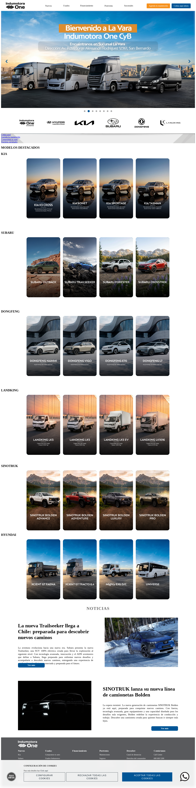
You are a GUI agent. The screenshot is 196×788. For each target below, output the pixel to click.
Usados (66, 6)
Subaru (20, 758)
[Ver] (43, 188)
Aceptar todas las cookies (147, 777)
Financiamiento (86, 6)
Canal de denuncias (134, 755)
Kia (19, 755)
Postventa (109, 6)
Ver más (31, 665)
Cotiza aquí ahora (181, 6)
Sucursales (128, 6)
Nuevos (48, 6)
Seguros (102, 758)
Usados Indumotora (52, 758)
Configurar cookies (44, 777)
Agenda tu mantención (158, 6)
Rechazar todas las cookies (92, 777)
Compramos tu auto (52, 755)
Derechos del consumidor (136, 758)
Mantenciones (104, 755)
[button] (84, 111)
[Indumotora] (98, 744)
